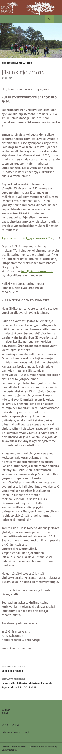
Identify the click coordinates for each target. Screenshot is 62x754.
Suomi (5, 713)
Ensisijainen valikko (58, 19)
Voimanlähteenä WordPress (16, 746)
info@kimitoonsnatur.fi (37, 271)
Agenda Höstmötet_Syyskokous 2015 (27, 238)
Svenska (6, 710)
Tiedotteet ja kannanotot (17, 63)
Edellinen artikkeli (13, 668)
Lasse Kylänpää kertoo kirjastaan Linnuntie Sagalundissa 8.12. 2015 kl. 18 (27, 683)
